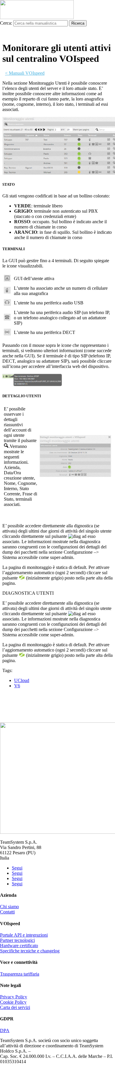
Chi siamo (9, 906)
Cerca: (6, 23)
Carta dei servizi (15, 1007)
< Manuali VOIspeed (25, 73)
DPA (4, 1030)
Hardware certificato (19, 945)
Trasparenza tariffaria (19, 973)
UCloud (21, 680)
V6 (17, 685)
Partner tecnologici (17, 940)
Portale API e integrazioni (24, 934)
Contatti (7, 911)
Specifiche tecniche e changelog (30, 950)
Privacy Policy (13, 996)
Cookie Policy (13, 1002)
